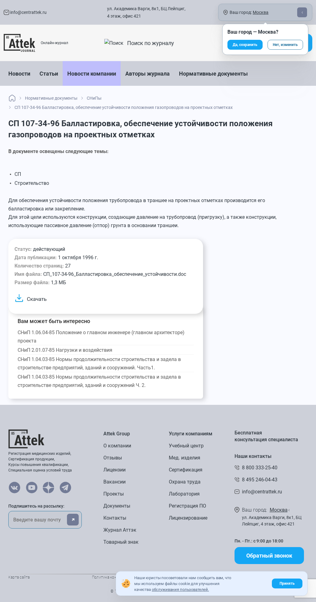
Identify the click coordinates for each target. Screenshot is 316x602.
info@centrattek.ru (28, 12)
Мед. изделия (184, 458)
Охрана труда (185, 482)
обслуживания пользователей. (180, 589)
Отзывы (112, 458)
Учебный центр (186, 446)
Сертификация (185, 470)
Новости (19, 73)
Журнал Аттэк (119, 530)
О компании (117, 446)
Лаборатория (184, 494)
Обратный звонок (269, 555)
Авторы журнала (147, 73)
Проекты (113, 494)
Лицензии (114, 470)
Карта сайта (19, 577)
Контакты (114, 518)
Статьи (49, 73)
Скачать (37, 299)
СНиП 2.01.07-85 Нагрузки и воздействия (65, 350)
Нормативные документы (213, 73)
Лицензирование (188, 518)
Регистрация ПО (187, 506)
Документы (116, 506)
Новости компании (91, 73)
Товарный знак (121, 542)
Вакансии (114, 482)
